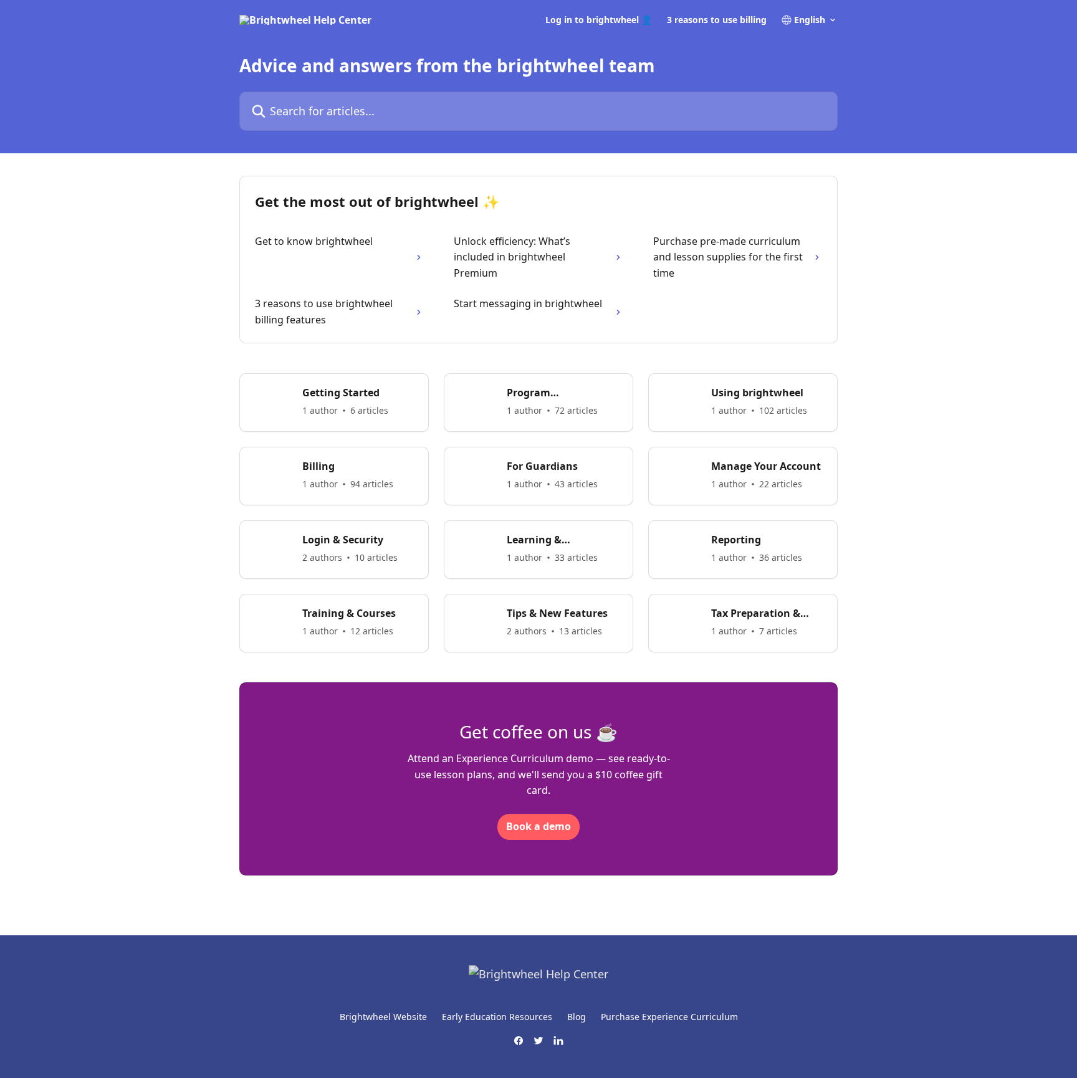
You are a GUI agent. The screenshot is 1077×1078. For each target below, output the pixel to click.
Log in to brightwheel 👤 (598, 20)
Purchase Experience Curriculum (669, 1017)
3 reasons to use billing (717, 20)
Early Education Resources (497, 1017)
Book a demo (538, 826)
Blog (576, 1017)
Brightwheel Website (383, 1017)
